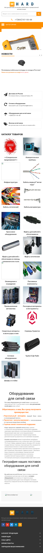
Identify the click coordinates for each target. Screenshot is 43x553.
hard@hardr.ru (28, 105)
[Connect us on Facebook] (3, 524)
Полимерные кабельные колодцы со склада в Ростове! (21, 70)
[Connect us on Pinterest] (16, 524)
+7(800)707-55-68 (23, 19)
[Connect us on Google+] (7, 524)
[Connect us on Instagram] (20, 524)
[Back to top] (40, 549)
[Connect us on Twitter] (11, 524)
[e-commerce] (21, 4)
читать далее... (25, 72)
